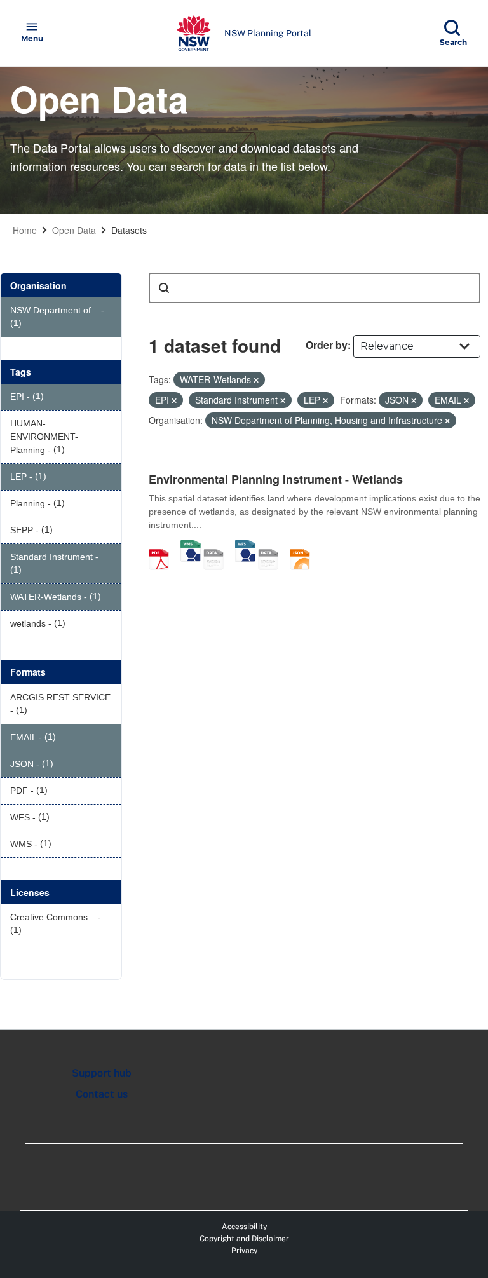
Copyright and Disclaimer (244, 1238)
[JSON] (304, 546)
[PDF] (163, 546)
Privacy (244, 1250)
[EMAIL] (272, 546)
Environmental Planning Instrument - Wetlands (276, 479)
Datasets (129, 230)
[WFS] (245, 546)
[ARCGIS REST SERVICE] (218, 546)
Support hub (102, 1073)
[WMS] (190, 546)
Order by (327, 344)
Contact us (102, 1094)
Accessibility (244, 1226)
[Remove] (256, 380)
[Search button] (164, 288)
